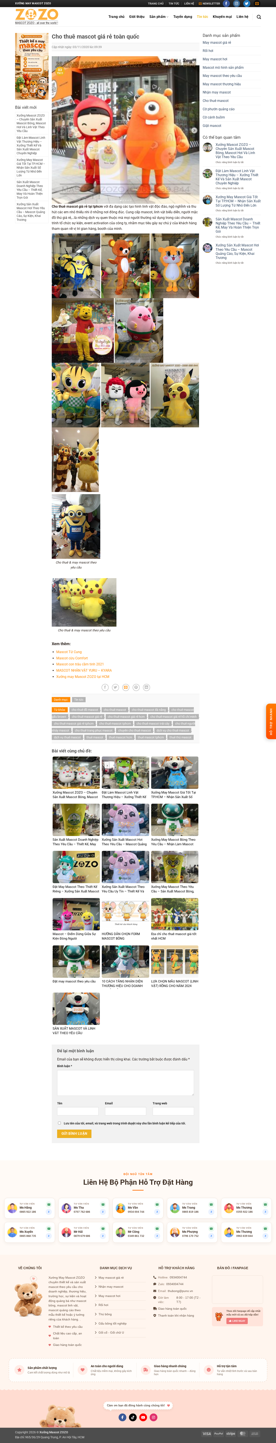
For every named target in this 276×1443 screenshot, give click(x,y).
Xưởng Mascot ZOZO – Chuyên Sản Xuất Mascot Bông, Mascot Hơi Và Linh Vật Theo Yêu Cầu (31, 123)
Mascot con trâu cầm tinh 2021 (80, 664)
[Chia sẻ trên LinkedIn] (146, 687)
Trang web (160, 1103)
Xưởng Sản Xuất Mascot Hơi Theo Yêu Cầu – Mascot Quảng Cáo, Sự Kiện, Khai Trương (31, 211)
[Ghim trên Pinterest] (136, 687)
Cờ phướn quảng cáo (219, 109)
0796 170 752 (190, 1236)
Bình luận (64, 1066)
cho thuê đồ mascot (85, 709)
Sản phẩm (157, 17)
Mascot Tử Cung (69, 652)
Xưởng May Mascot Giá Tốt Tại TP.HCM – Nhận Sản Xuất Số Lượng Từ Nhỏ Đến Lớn (31, 167)
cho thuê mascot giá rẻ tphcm (74, 723)
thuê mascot (94, 737)
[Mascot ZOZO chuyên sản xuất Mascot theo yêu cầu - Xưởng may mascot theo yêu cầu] (36, 17)
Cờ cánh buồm (214, 117)
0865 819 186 (190, 1211)
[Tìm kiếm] (259, 17)
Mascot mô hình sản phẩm (223, 67)
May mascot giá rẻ (217, 42)
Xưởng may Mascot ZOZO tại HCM (82, 677)
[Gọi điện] (49, 1205)
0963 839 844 (244, 1236)
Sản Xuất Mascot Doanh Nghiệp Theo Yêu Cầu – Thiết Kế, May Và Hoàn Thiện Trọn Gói (30, 189)
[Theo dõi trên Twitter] (246, 3)
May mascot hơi (215, 59)
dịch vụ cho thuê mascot (173, 730)
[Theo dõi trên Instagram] (236, 3)
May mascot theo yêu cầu (222, 76)
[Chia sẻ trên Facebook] (105, 687)
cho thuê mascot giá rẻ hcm (126, 716)
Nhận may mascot (217, 92)
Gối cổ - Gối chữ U (111, 1332)
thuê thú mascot (180, 737)
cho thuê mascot (115, 709)
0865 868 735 (28, 1236)
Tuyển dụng (182, 17)
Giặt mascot (212, 126)
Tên (59, 1103)
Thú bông (105, 1314)
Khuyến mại (222, 17)
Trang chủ (156, 3)
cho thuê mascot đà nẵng (149, 709)
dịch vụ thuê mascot (67, 737)
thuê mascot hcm (120, 737)
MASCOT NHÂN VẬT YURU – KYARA (84, 670)
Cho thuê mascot (216, 101)
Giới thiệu (136, 17)
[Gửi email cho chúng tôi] (257, 3)
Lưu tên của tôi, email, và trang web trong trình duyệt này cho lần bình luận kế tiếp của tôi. (125, 1123)
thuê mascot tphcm (151, 737)
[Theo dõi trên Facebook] (226, 3)
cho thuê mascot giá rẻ (87, 716)
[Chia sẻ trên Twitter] (115, 687)
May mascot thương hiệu (222, 84)
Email (109, 1103)
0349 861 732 (136, 1236)
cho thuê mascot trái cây (152, 723)
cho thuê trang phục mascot (94, 730)
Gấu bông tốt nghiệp (113, 1323)
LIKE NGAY (238, 1321)
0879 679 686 (82, 1236)
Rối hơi (208, 51)
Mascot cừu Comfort (72, 658)
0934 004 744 (136, 1211)
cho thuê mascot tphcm (115, 723)
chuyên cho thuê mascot (134, 730)
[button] (209, 3)
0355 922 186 (244, 1211)
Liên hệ (189, 3)
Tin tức (174, 3)
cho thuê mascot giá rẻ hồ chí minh (173, 716)
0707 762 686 (82, 1211)
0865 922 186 (28, 1211)
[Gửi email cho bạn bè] (125, 687)
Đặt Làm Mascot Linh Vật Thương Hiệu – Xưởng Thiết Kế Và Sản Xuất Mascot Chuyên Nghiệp (31, 145)
